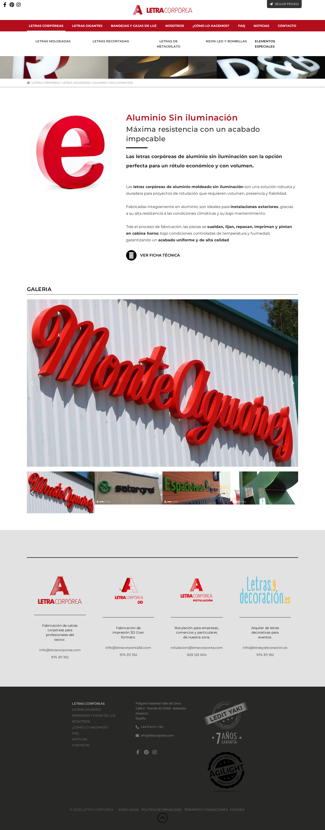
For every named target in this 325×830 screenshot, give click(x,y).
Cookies (237, 809)
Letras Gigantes (87, 26)
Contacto (287, 26)
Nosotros (174, 26)
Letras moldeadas (52, 41)
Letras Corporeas (46, 82)
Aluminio (100, 82)
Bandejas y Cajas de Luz (134, 26)
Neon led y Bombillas (226, 41)
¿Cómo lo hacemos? (210, 26)
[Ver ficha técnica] (131, 255)
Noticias (261, 26)
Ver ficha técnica (160, 255)
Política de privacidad (161, 809)
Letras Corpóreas (46, 26)
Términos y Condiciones (206, 809)
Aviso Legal (128, 809)
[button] (32, 383)
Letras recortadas (111, 41)
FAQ (241, 26)
